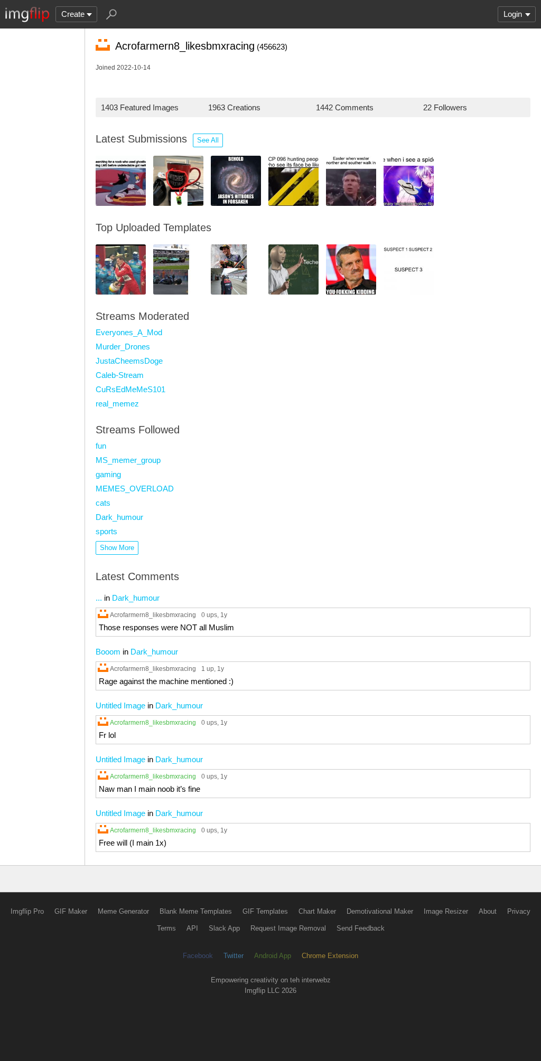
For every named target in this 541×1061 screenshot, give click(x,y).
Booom (108, 651)
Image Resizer (446, 911)
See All (208, 140)
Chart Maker (317, 911)
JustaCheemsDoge (129, 360)
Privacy (518, 911)
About (488, 911)
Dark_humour (119, 517)
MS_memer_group (128, 460)
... (99, 597)
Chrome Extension (330, 956)
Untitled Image (120, 705)
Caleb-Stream (120, 375)
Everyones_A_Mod (129, 332)
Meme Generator (123, 911)
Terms (166, 928)
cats (103, 502)
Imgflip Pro (27, 911)
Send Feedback (361, 928)
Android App (272, 956)
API (192, 928)
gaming (108, 474)
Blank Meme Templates (196, 911)
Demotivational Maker (380, 911)
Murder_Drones (123, 346)
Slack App (224, 928)
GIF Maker (70, 911)
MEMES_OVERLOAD (135, 488)
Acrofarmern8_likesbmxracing (153, 614)
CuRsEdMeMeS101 (130, 389)
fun (101, 445)
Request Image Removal (288, 928)
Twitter (233, 956)
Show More (117, 548)
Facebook (198, 956)
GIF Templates (265, 911)
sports (106, 531)
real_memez (117, 403)
